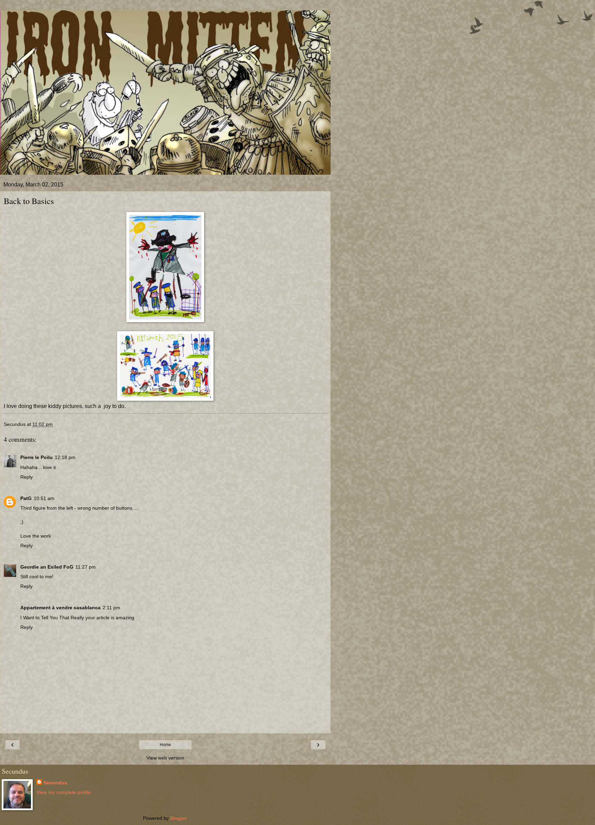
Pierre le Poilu (36, 457)
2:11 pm (111, 607)
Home (165, 744)
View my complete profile (63, 792)
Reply (26, 477)
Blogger (178, 818)
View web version (165, 758)
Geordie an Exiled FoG (46, 567)
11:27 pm (85, 567)
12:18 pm (65, 457)
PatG (26, 498)
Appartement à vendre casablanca (60, 607)
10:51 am (44, 498)
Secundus (55, 782)
